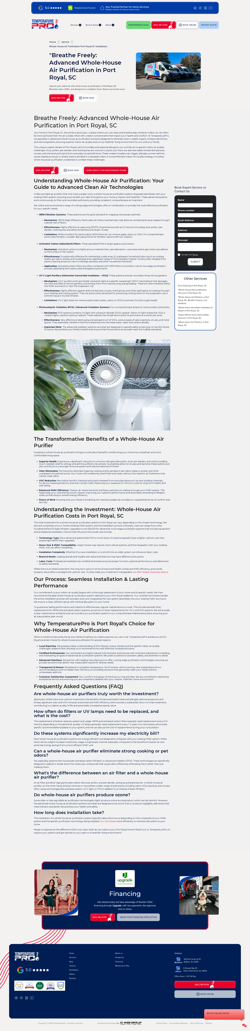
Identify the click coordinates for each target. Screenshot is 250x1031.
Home (52, 42)
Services (72, 957)
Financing (119, 962)
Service (65, 42)
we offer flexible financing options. (150, 572)
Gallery (72, 974)
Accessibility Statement (178, 1023)
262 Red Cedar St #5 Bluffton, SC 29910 (192, 960)
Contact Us (119, 957)
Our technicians (108, 821)
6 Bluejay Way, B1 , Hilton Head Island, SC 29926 (195, 969)
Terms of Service (196, 1023)
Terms (195, 255)
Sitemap (208, 1023)
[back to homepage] (45, 24)
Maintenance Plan (122, 966)
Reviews (72, 978)
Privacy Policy (161, 1023)
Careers (72, 966)
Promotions (73, 970)
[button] (76, 25)
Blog (71, 962)
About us (118, 953)
